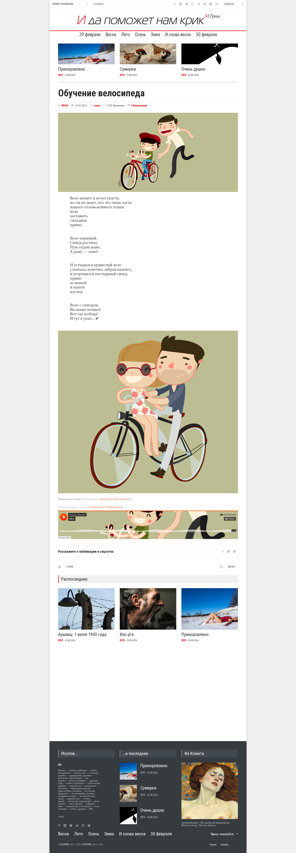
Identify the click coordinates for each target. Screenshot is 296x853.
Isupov (97, 105)
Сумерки (128, 69)
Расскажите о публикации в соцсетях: (86, 551)
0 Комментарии (139, 105)
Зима (155, 34)
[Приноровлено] (86, 54)
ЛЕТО (60, 75)
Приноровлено (71, 69)
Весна (111, 34)
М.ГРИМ (87, 844)
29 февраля (89, 34)
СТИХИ (69, 566)
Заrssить (224, 844)
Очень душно (101, 4)
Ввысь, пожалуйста (222, 834)
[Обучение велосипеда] (148, 152)
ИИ (59, 764)
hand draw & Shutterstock (115, 499)
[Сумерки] (148, 54)
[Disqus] (148, 689)
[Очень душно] (209, 54)
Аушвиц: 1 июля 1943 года (82, 634)
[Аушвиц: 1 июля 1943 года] (86, 609)
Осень (140, 34)
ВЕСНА (64, 105)
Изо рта (127, 634)
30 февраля (206, 34)
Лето (125, 34)
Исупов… (69, 753)
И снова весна (178, 34)
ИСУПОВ (64, 844)
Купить (213, 844)
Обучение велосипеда (101, 93)
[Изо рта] (148, 609)
